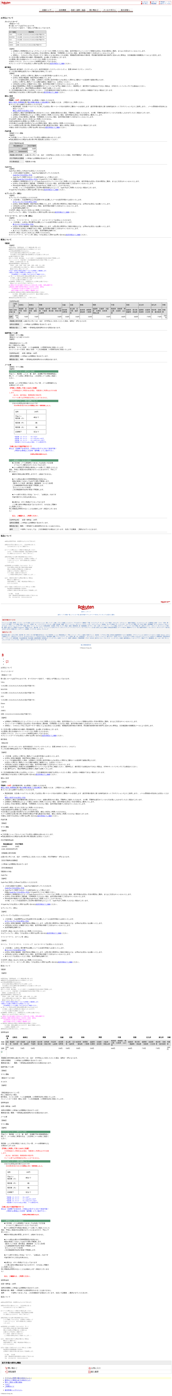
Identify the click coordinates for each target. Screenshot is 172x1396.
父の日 (4, 629)
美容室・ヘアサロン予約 (102, 635)
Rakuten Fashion (41, 636)
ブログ (87, 638)
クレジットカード (100, 636)
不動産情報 (81, 638)
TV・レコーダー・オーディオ (124, 624)
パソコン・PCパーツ (76, 624)
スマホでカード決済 (128, 636)
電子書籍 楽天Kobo (38, 635)
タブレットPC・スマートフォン (91, 624)
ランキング (102, 614)
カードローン (91, 636)
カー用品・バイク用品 (12, 624)
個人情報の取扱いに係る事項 (38, 102)
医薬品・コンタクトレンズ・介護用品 (142, 623)
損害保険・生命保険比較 (20, 638)
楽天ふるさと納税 (101, 627)
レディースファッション (38, 623)
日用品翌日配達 (112, 627)
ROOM (92, 638)
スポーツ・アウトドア (124, 626)
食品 (21, 624)
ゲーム (156, 624)
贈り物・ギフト (38, 627)
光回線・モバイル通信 (108, 624)
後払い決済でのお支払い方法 (23, 111)
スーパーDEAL (94, 614)
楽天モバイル (99, 638)
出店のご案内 (110, 614)
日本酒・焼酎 (60, 624)
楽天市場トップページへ (13, 1390)
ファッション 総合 (7, 623)
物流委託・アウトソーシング (135, 635)
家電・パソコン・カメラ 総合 (21, 623)
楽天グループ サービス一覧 (38, 639)
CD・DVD (140, 624)
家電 (135, 624)
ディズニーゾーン (75, 627)
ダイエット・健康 (125, 623)
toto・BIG (161, 638)
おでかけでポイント (30, 636)
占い (156, 638)
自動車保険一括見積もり (41, 638)
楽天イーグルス (25, 639)
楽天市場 (4, 635)
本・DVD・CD (28, 635)
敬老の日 (14, 629)
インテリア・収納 (21, 626)
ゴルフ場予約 (49, 635)
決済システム (118, 636)
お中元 (9, 629)
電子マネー (110, 636)
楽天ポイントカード (17, 636)
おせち (39, 629)
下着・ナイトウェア (93, 623)
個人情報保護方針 (86, 645)
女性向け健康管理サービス (118, 635)
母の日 (167, 627)
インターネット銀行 (55, 638)
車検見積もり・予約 (64, 635)
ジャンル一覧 (75, 614)
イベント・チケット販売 (78, 635)
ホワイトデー (161, 627)
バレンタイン (152, 627)
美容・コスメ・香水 (160, 623)
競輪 (54, 636)
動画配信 (151, 638)
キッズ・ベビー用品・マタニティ (109, 623)
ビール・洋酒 (51, 624)
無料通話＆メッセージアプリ (132, 638)
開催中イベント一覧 (133, 627)
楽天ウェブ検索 (12, 627)
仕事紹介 (74, 638)
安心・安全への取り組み (13, 1382)
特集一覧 (67, 614)
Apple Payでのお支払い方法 (22, 175)
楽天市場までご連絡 (57, 63)
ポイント (154, 626)
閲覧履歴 (12, 1372)
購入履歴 (95, 1372)
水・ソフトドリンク (41, 624)
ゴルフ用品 (135, 626)
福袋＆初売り (143, 627)
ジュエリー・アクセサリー (74, 623)
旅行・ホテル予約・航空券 (15, 635)
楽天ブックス (146, 626)
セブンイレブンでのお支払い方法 (25, 202)
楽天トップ (61, 614)
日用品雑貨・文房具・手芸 (51, 626)
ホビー (167, 624)
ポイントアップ (64, 627)
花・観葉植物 (83, 626)
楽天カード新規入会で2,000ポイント (18, 1380)
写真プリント (90, 635)
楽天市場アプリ (84, 614)
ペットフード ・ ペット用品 (109, 626)
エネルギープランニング (142, 636)
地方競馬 (49, 636)
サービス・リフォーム (8, 626)
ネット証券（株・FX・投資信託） (76, 636)
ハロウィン (21, 629)
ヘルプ (7, 1384)
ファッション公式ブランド (52, 627)
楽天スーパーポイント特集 (152, 635)
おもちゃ (161, 624)
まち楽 (93, 627)
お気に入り (96, 1368)
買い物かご (12, 1368)
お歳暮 (27, 629)
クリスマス (33, 629)
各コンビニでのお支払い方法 (23, 224)
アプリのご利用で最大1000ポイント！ (18, 1378)
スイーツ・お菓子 (29, 624)
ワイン (67, 624)
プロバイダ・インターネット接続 (113, 638)
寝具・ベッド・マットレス (35, 626)
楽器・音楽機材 (148, 624)
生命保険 (30, 638)
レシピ (56, 635)
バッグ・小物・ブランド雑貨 (56, 623)
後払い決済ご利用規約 (17, 102)
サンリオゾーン (86, 627)
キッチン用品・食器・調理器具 (69, 626)
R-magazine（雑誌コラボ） (25, 627)
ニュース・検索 (66, 638)
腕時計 (84, 623)
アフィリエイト (60, 636)
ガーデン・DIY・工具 (93, 626)
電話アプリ (144, 638)
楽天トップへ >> (86, 611)
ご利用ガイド (9, 1386)
